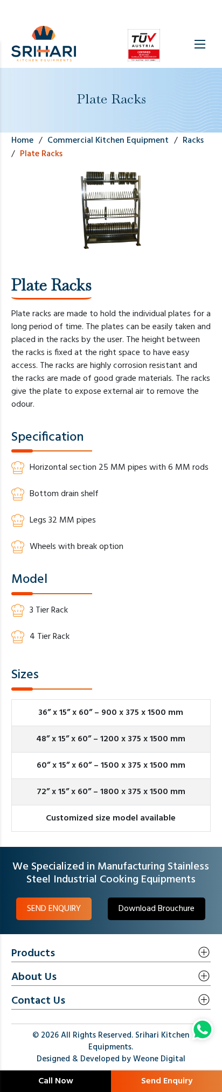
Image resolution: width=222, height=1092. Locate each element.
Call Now (55, 1081)
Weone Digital (159, 1059)
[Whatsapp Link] (202, 1029)
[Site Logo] (43, 44)
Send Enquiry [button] (166, 1081)
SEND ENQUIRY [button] (54, 909)
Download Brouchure (157, 909)
